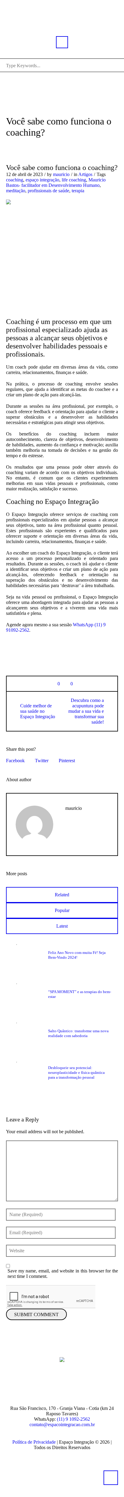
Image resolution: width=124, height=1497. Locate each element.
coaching (14, 179)
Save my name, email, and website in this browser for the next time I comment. (63, 1273)
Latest (62, 926)
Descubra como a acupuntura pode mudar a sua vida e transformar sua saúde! (86, 711)
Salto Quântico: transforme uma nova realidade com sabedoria (78, 1033)
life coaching (74, 179)
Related (62, 894)
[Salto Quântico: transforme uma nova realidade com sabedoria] (27, 1033)
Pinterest (67, 760)
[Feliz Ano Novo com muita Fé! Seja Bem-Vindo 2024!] (27, 954)
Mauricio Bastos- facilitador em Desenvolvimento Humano (56, 182)
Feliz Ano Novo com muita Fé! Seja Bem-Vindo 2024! (77, 955)
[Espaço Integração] (62, 1359)
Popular (62, 910)
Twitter (41, 760)
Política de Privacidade (34, 1442)
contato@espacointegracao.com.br (62, 1424)
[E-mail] (72, 1386)
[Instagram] (53, 1386)
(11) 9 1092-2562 (73, 1419)
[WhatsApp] (90, 1386)
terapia (78, 190)
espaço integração (42, 179)
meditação (15, 190)
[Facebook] (35, 1386)
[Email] (68, 826)
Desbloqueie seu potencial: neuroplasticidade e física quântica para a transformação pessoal (76, 1072)
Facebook (15, 760)
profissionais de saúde (48, 190)
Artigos (85, 174)
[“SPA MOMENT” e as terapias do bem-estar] (27, 993)
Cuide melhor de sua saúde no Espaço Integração (37, 711)
